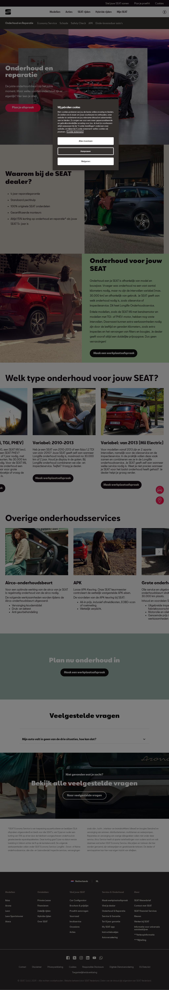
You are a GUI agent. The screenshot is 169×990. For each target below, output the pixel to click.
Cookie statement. (75, 132)
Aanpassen (86, 151)
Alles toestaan (86, 141)
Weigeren (85, 161)
